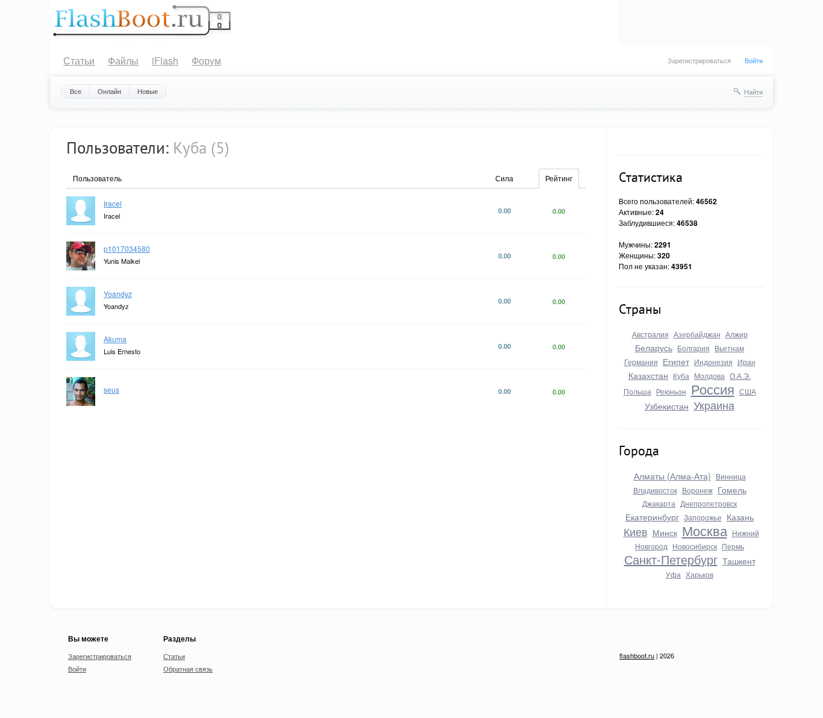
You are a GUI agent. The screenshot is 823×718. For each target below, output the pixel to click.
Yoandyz (118, 294)
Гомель (732, 490)
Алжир (736, 334)
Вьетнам (729, 348)
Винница (731, 476)
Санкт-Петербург (671, 559)
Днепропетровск (708, 503)
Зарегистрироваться (699, 60)
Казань (740, 517)
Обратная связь (188, 668)
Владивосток (655, 490)
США (747, 391)
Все (75, 91)
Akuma (115, 339)
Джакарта (658, 503)
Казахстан (648, 375)
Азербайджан (697, 334)
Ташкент (739, 561)
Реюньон (671, 391)
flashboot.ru (636, 655)
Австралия (650, 334)
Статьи (79, 60)
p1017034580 (127, 248)
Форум (206, 60)
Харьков (699, 574)
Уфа (673, 574)
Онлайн (109, 91)
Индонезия (713, 362)
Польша (637, 391)
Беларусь (653, 348)
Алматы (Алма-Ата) (672, 476)
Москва (704, 530)
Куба (681, 375)
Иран (746, 362)
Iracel (113, 203)
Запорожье (703, 517)
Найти (753, 91)
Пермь (733, 546)
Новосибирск (694, 546)
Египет (676, 361)
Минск (664, 532)
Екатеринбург (652, 517)
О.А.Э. (740, 375)
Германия (641, 362)
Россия (712, 388)
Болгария (693, 348)
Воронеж (697, 490)
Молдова (709, 375)
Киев (636, 531)
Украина (713, 405)
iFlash (165, 60)
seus (111, 389)
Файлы (123, 60)
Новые (147, 91)
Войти (754, 60)
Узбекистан (667, 406)
